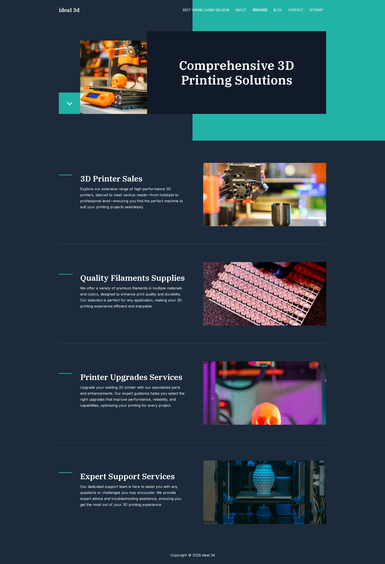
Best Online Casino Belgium (206, 10)
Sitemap (316, 10)
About (241, 10)
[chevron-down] (69, 103)
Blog (278, 10)
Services (260, 10)
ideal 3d (69, 10)
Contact (295, 10)
